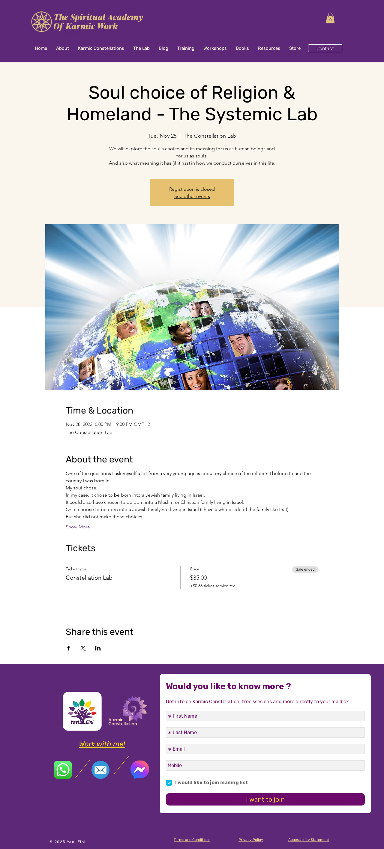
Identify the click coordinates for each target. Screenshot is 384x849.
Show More (78, 527)
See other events (192, 196)
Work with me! (102, 744)
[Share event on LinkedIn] (98, 648)
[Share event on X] (83, 648)
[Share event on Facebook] (68, 648)
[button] (330, 18)
